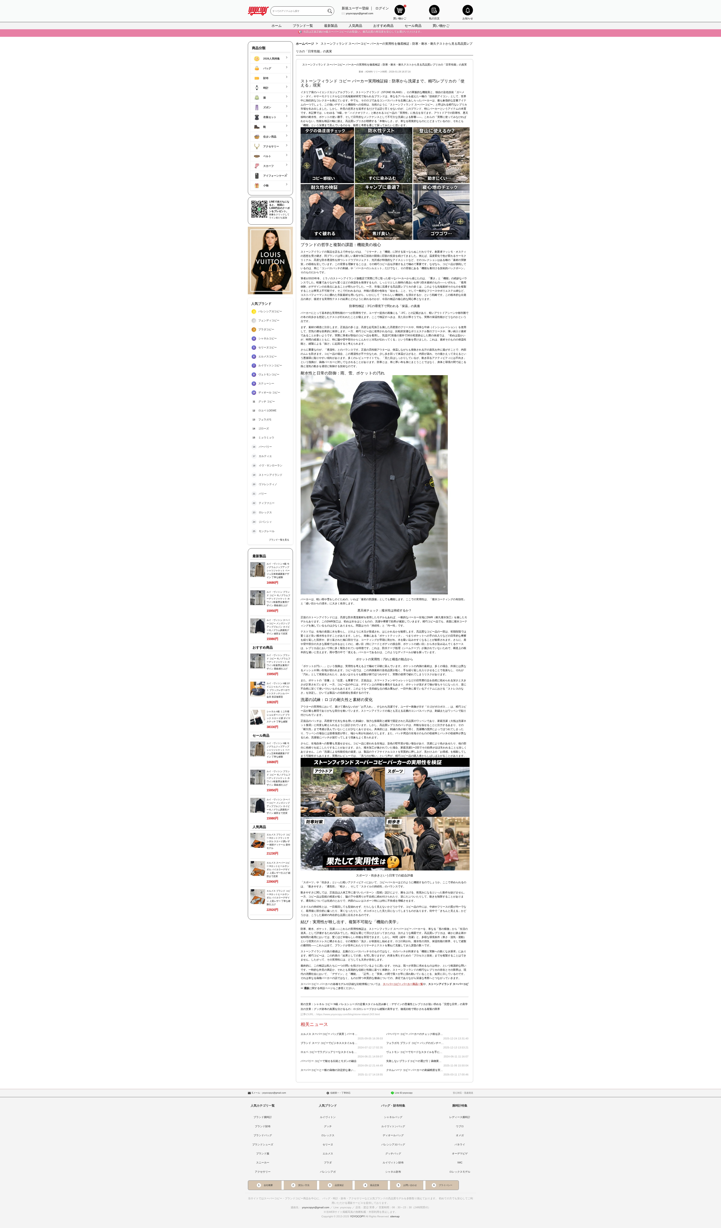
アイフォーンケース (274, 175)
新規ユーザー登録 (355, 8)
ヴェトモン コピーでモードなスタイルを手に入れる (416, 1051)
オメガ (460, 1135)
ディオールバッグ (393, 1135)
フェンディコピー (268, 320)
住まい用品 (269, 136)
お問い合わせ (410, 1185)
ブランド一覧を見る (279, 539)
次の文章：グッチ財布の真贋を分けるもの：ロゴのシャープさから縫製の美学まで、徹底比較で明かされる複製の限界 (370, 1008)
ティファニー (267, 502)
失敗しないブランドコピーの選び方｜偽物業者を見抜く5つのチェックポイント (433, 1060)
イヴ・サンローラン (270, 465)
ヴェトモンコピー (268, 374)
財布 (265, 78)
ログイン (382, 8)
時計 (265, 87)
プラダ (328, 1162)
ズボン (266, 107)
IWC (459, 1162)
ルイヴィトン (328, 1117)
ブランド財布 (263, 1126)
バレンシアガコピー (270, 311)
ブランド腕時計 (262, 1117)
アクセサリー (270, 146)
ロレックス (265, 512)
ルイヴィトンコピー (270, 365)
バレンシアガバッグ (393, 1144)
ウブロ (460, 1126)
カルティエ (265, 456)
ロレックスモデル (459, 1171)
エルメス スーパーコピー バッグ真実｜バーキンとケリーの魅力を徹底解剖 (345, 1033)
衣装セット (269, 117)
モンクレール (267, 531)
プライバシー (445, 1185)
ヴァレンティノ (268, 484)
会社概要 (268, 1185)
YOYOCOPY (357, 1216)
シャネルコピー (267, 338)
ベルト (266, 156)
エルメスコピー (267, 356)
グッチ (328, 1126)
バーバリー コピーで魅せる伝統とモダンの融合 (329, 1060)
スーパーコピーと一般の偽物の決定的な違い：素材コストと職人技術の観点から (348, 1069)
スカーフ (268, 165)
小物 (265, 185)
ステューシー (266, 383)
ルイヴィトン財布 (393, 1162)
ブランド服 (262, 1153)
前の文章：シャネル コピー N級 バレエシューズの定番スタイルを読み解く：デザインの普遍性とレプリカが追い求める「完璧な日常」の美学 (384, 1004)
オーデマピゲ (460, 1153)
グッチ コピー (266, 401)
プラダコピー (266, 329)
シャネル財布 (393, 1171)
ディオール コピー (269, 392)
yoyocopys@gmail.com (359, 13)
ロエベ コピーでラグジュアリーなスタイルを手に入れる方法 (336, 1051)
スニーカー (262, 1162)
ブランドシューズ (262, 1144)
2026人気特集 (271, 58)
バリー (263, 493)
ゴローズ (263, 428)
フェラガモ (265, 419)
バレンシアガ (328, 1171)
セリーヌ (328, 1144)
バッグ (266, 68)
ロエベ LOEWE (267, 410)
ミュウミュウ (266, 437)
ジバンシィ (265, 521)
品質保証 (339, 1185)
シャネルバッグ (393, 1117)
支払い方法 (303, 1185)
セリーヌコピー (267, 347)
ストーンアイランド (270, 474)
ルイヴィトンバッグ (393, 1126)
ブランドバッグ (262, 1135)
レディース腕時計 (459, 1117)
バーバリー (265, 446)
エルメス (328, 1153)
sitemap (395, 1216)
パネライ (460, 1144)
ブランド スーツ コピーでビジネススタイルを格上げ (332, 1042)
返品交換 (374, 1185)
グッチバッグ (393, 1153)
